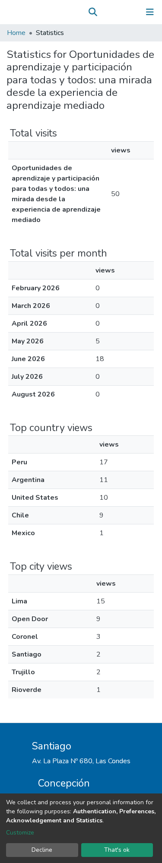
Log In (123, 12)
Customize (20, 832)
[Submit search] (92, 12)
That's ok (117, 850)
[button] (105, 12)
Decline (42, 850)
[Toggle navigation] (150, 12)
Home (16, 33)
